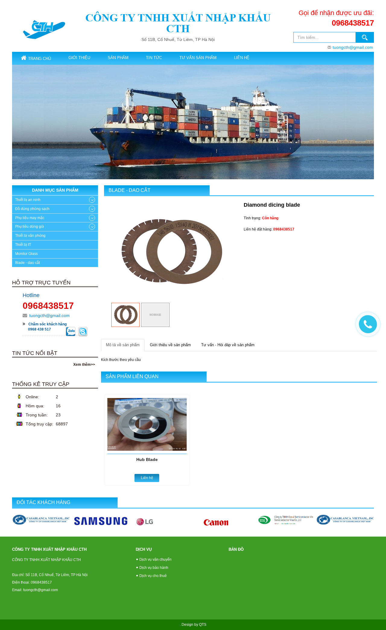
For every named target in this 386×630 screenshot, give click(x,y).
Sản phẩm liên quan (132, 376)
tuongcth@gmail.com (353, 47)
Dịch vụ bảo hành (153, 568)
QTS (202, 624)
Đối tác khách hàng (43, 502)
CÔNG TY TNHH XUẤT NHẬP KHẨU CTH (178, 23)
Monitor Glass (26, 254)
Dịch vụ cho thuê (153, 576)
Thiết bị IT (23, 245)
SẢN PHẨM (118, 57)
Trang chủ (39, 58)
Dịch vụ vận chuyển (155, 559)
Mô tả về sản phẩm (123, 345)
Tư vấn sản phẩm (198, 57)
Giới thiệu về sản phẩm (170, 345)
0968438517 (353, 22)
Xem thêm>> (84, 364)
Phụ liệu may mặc (29, 218)
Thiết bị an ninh (27, 200)
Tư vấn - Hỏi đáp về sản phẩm (228, 345)
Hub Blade (147, 459)
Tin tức (154, 57)
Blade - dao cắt (129, 190)
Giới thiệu (79, 57)
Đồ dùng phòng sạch (32, 209)
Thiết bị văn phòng (30, 236)
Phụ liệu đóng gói (29, 226)
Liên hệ (241, 57)
